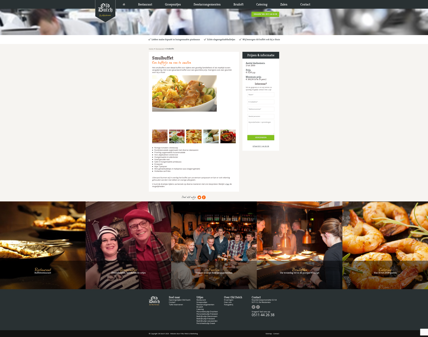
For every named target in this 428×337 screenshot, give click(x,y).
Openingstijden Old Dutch (179, 300)
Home (151, 49)
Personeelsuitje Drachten (207, 311)
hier (227, 184)
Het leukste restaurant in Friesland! (124, 4)
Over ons (228, 302)
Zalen (283, 4)
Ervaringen (228, 300)
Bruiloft (238, 4)
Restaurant (145, 4)
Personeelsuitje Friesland (207, 314)
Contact (305, 4)
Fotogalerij (228, 304)
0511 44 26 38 (263, 314)
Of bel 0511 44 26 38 (261, 146)
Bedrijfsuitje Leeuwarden (207, 321)
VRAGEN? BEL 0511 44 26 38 (265, 14)
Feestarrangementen (207, 4)
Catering (262, 4)
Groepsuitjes (173, 4)
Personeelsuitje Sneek (206, 323)
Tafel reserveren (176, 304)
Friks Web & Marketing (189, 333)
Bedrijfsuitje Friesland (206, 318)
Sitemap (269, 333)
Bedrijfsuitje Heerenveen (207, 316)
